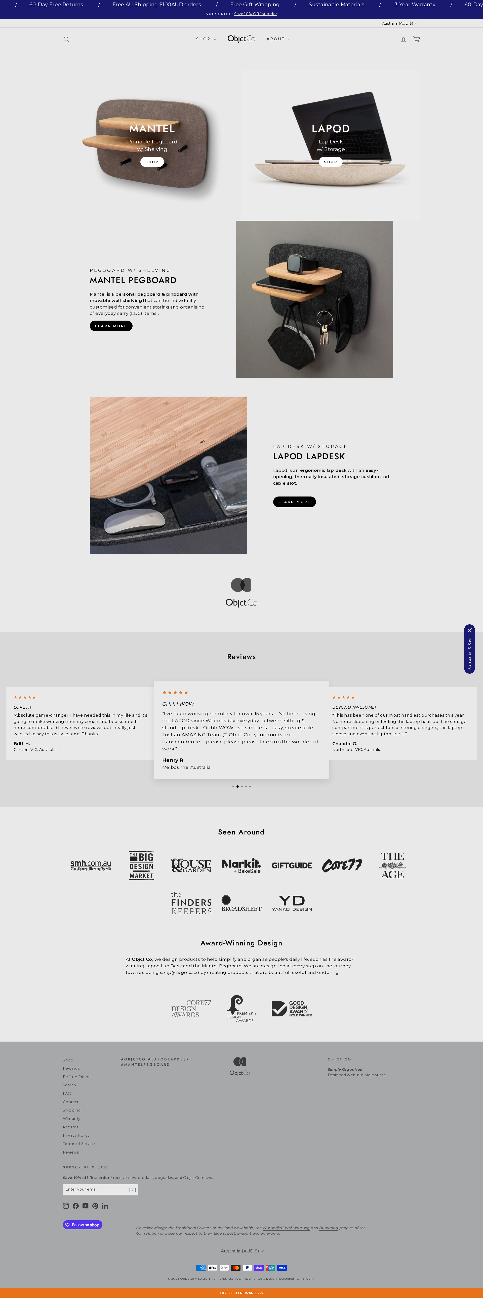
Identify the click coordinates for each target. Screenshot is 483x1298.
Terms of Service (79, 1143)
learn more (111, 326)
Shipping (71, 1110)
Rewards (71, 1068)
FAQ (67, 1093)
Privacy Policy (76, 1135)
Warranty (71, 1118)
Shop (204, 38)
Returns (70, 1127)
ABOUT (277, 38)
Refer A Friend (77, 1077)
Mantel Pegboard (222, 965)
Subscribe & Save (469, 653)
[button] (241, 1293)
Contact (70, 1102)
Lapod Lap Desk (163, 965)
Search (69, 1085)
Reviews (71, 1152)
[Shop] (152, 145)
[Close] (470, 630)
